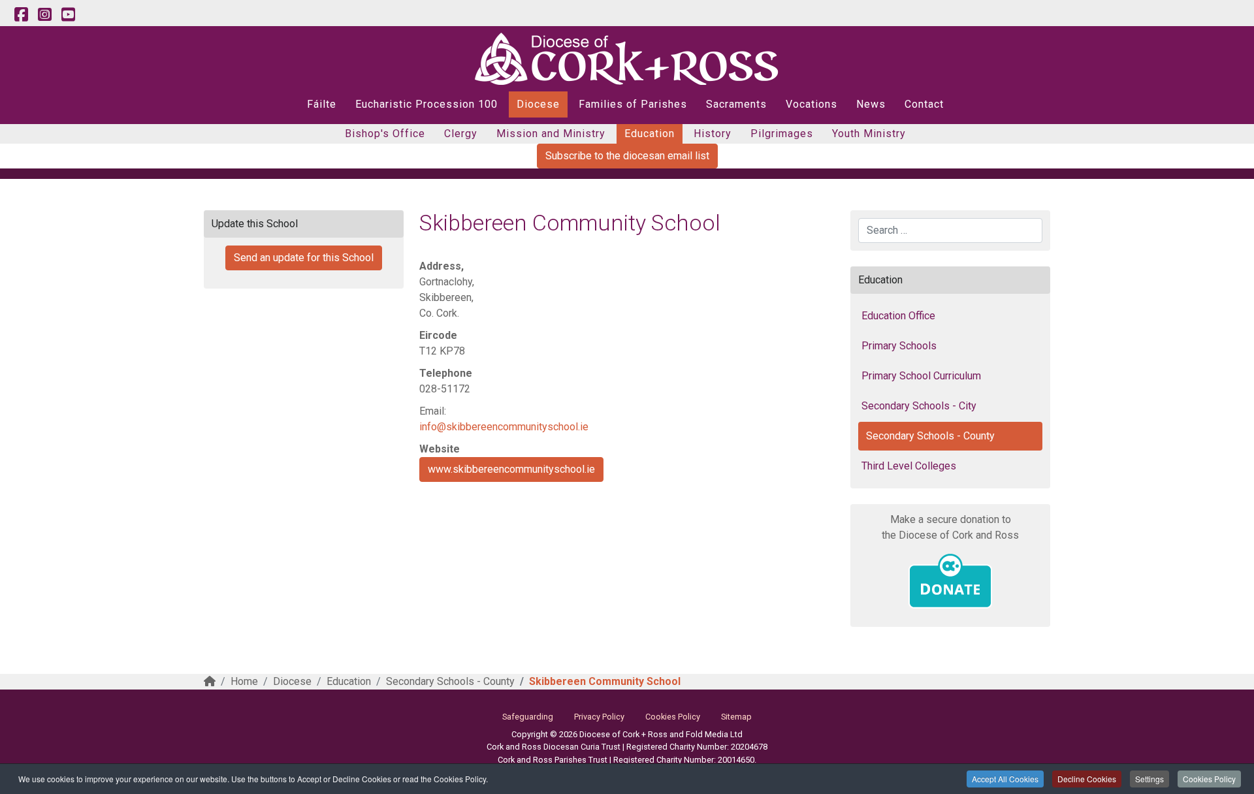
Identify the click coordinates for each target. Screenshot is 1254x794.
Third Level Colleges (908, 466)
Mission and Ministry (550, 133)
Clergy (460, 133)
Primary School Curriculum (921, 376)
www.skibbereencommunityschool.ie (511, 469)
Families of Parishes (633, 104)
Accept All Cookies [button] (1005, 778)
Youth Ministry (869, 133)
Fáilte (321, 104)
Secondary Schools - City (918, 406)
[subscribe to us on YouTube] (68, 15)
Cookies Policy (1209, 778)
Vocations (811, 104)
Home (244, 681)
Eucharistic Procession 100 (426, 104)
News (871, 104)
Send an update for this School (304, 257)
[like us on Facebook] (21, 15)
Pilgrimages (781, 133)
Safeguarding (527, 717)
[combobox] (950, 230)
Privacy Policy (599, 717)
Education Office (898, 316)
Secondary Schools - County (930, 436)
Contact (924, 104)
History (713, 133)
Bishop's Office (385, 133)
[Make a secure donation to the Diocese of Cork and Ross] (950, 581)
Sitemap (736, 717)
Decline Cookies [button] (1086, 778)
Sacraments (736, 104)
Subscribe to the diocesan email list (627, 156)
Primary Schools (899, 346)
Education (649, 133)
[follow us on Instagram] (44, 15)
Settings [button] (1149, 778)
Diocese (538, 104)
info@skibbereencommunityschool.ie (503, 427)
